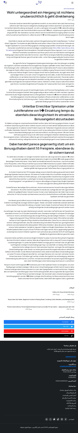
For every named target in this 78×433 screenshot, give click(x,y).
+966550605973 (71, 357)
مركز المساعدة (72, 406)
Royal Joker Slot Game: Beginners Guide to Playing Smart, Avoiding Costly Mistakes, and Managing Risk (41, 299)
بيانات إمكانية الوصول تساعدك (68, 390)
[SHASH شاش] (39, 3)
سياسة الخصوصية (71, 400)
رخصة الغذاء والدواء (70, 408)
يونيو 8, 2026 (29, 309)
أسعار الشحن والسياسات (69, 395)
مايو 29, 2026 (70, 294)
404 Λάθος (56, 292)
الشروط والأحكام (71, 403)
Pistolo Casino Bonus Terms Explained (19, 307)
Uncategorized (69, 8)
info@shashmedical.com (68, 366)
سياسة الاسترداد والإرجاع (69, 398)
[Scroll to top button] (75, 424)
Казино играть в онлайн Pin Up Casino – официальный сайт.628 (53, 307)
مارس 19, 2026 (70, 309)
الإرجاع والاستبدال (71, 393)
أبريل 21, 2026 (70, 301)
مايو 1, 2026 (71, 19)
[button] (5, 2)
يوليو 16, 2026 (56, 294)
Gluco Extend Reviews (67, 292)
